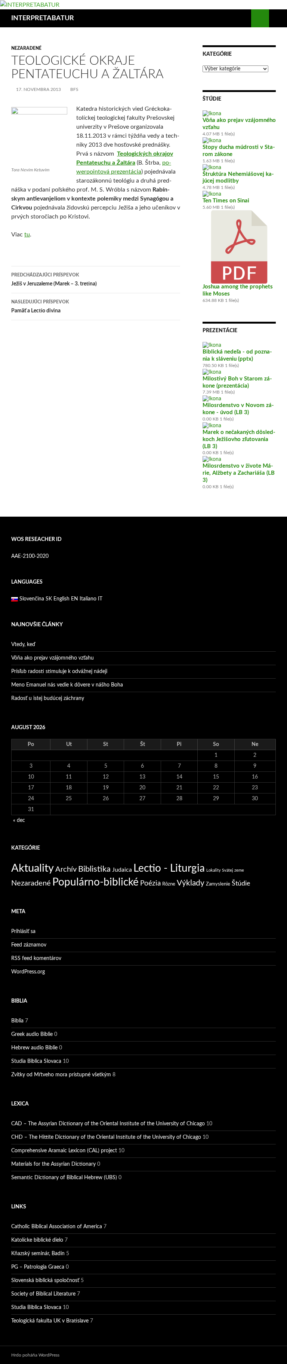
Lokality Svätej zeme (225, 870)
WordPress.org (28, 972)
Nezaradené (26, 48)
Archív (66, 869)
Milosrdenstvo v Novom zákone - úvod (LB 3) (238, 409)
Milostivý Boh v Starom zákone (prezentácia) (237, 382)
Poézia (150, 883)
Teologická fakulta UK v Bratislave (50, 1321)
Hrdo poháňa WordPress (35, 1355)
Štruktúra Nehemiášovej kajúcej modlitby (238, 177)
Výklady (190, 883)
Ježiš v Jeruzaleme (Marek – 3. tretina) (54, 280)
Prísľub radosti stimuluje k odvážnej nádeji (59, 671)
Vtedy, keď (23, 644)
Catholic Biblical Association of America (56, 1226)
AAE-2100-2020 (30, 556)
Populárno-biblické (95, 882)
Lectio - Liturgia (169, 868)
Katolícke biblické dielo (37, 1240)
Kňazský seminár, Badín (38, 1253)
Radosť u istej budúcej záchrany (47, 698)
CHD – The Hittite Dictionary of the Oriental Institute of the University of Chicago (106, 1137)
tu (27, 235)
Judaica (122, 870)
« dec (19, 820)
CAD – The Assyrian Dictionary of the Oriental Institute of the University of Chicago (108, 1123)
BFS (74, 89)
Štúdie (241, 883)
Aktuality (32, 868)
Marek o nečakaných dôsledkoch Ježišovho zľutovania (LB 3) (239, 439)
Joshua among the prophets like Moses (238, 290)
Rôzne (168, 884)
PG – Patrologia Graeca (37, 1267)
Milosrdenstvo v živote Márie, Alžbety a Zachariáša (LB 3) (239, 473)
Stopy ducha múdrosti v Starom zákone (239, 150)
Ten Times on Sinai (226, 201)
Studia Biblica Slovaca (36, 1061)
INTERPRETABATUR (42, 18)
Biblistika (94, 869)
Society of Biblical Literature (43, 1294)
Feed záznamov (28, 945)
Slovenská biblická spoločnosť (45, 1280)
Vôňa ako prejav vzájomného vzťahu (239, 123)
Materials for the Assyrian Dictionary (53, 1164)
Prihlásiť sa (23, 931)
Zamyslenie (218, 884)
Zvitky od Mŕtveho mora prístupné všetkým (61, 1074)
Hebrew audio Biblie (34, 1047)
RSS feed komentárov (36, 958)
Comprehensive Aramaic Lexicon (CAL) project (64, 1150)
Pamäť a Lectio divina (40, 307)
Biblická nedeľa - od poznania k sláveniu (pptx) (237, 355)
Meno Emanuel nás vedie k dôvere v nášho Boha (67, 685)
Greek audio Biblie (32, 1034)
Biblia (17, 1021)
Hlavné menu (278, 18)
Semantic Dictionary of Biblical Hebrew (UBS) (64, 1177)
